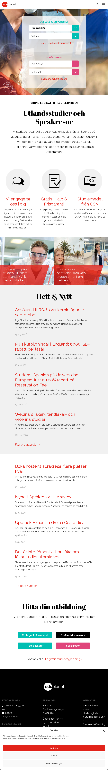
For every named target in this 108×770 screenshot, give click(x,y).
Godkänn (54, 748)
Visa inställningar (54, 763)
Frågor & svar (92, 705)
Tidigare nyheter (26, 585)
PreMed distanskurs (73, 635)
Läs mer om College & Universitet (53, 43)
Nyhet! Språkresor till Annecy (43, 496)
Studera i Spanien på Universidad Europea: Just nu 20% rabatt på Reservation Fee (46, 379)
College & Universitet (35, 635)
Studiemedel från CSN (90, 201)
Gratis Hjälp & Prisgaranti (54, 201)
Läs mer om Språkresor (53, 79)
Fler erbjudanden (27, 444)
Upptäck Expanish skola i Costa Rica (50, 522)
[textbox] (54, 28)
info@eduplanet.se (11, 716)
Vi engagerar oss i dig (18, 201)
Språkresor (73, 645)
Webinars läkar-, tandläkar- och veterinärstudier (45, 417)
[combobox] (54, 28)
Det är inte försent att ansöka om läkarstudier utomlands (47, 554)
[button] (103, 730)
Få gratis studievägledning (63, 659)
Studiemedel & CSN (95, 717)
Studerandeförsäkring (94, 724)
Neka (54, 755)
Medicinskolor (35, 645)
